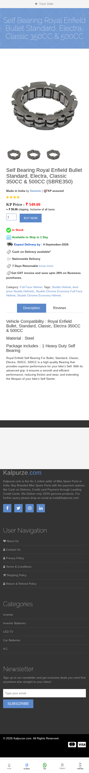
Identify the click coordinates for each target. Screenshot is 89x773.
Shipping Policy (16, 575)
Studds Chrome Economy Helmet (39, 295)
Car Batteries (11, 640)
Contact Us (12, 549)
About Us (12, 541)
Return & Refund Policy (20, 583)
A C (5, 648)
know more (46, 266)
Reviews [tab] (59, 308)
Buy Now (30, 218)
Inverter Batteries (14, 623)
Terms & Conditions (18, 566)
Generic (35, 190)
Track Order (45, 3)
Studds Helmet (61, 287)
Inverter (8, 614)
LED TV (8, 631)
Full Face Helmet (31, 287)
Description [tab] (31, 308)
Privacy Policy (14, 558)
